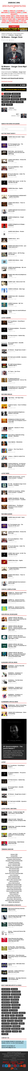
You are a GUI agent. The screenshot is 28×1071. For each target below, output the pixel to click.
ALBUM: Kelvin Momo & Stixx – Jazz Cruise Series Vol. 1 (17, 246)
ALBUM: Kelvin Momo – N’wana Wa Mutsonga (17, 160)
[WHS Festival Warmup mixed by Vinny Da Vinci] (4, 911)
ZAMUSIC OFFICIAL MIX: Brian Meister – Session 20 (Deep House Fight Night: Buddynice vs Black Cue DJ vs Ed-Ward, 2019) (17, 654)
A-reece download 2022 (14, 864)
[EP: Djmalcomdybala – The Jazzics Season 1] (4, 331)
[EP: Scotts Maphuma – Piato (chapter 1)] (4, 169)
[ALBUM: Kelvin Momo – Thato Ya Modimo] (4, 205)
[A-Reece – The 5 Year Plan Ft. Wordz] (4, 452)
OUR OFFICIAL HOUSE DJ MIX (9, 614)
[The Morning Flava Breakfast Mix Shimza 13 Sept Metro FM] (4, 918)
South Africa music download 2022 (14, 873)
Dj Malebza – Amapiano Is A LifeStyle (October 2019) (15, 673)
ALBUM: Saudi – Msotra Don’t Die (16, 281)
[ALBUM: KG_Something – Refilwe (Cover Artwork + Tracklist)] (4, 494)
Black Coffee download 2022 (14, 880)
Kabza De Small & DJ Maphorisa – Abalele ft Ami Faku (16, 412)
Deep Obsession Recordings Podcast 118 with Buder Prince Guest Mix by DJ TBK (16, 940)
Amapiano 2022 (5, 999)
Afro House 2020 (16, 991)
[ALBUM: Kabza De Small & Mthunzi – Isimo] (4, 313)
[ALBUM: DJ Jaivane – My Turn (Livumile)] (4, 306)
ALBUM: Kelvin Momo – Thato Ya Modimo (16, 203)
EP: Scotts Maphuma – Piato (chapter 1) (15, 167)
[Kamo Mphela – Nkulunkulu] (4, 444)
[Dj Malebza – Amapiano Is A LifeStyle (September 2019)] (4, 690)
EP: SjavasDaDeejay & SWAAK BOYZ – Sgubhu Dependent (17, 196)
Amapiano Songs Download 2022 (14, 860)
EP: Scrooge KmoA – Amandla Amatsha (15, 343)
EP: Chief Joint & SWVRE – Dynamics (17, 357)
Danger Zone (6, 99)
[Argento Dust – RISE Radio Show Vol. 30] (4, 966)
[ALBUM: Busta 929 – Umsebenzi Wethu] (4, 299)
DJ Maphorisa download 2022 (14, 884)
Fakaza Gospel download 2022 (14, 891)
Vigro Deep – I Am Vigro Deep (15, 397)
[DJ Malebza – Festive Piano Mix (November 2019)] (4, 668)
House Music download (14, 895)
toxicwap (9, 104)
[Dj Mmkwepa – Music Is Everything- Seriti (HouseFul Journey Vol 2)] (4, 708)
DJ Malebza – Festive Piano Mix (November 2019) (16, 666)
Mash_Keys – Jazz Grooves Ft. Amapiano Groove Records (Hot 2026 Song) (16, 152)
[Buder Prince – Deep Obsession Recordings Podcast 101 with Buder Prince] (4, 958)
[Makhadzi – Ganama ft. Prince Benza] (4, 430)
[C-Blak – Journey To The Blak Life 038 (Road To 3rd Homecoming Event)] (4, 836)
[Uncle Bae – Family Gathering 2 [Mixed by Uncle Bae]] (4, 973)
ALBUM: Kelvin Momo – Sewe (15, 260)
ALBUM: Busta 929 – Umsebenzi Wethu (16, 296)
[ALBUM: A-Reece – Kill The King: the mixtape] (4, 255)
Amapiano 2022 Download (14, 859)
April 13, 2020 (5, 40)
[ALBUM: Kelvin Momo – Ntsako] (4, 234)
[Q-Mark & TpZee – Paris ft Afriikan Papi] (4, 407)
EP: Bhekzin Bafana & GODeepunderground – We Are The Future (17, 380)
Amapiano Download (14, 862)
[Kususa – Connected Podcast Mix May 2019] (4, 934)
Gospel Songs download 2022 (14, 889)
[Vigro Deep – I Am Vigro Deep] (4, 400)
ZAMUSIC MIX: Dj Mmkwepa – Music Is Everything (17, 713)
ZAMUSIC (12, 40)
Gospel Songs (5, 1018)
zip (20, 1031)
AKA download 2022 (14, 868)
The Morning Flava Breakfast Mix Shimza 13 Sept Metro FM (16, 916)
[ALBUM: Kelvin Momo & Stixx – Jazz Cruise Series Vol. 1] (4, 248)
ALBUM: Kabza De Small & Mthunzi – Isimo (17, 311)
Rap (3, 1031)
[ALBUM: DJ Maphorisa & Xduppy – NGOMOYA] (4, 227)
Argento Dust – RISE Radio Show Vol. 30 (16, 964)
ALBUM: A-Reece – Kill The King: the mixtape (16, 253)
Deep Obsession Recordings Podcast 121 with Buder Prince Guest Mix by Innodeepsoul (16, 924)
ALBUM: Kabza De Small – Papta (16, 136)
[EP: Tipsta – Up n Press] (4, 374)
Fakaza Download (14, 881)
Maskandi (21, 1023)
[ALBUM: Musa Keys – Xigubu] (4, 191)
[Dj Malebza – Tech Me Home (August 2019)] (4, 683)
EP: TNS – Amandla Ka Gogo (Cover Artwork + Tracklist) (17, 484)
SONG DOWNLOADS (18, 33)
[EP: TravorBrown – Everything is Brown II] (4, 324)
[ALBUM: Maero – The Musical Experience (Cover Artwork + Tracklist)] (4, 508)
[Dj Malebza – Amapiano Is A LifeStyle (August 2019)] (4, 697)
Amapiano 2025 (5, 1002)
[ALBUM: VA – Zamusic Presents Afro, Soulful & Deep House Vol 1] (4, 610)
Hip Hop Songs (5, 1023)
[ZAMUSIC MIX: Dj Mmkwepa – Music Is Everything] (4, 715)
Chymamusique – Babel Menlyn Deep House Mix (16, 842)
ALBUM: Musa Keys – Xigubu (15, 188)
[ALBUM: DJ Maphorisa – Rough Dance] (4, 220)
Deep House (5, 1010)
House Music (19, 101)
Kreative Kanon (14, 1060)
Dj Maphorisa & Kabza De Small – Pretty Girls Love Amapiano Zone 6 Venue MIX (17, 420)
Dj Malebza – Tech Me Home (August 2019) (15, 680)
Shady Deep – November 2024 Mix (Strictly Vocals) (16, 827)
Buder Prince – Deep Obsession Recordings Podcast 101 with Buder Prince (17, 956)
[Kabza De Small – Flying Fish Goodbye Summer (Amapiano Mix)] (4, 822)
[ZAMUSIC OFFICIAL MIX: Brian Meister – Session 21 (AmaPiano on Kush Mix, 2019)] (4, 647)
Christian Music (16, 1005)
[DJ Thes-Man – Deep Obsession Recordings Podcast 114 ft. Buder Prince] (4, 949)
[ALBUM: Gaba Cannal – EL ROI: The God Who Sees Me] (4, 184)
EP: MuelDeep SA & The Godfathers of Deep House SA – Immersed (17, 387)
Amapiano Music (16, 96)
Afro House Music (16, 994)
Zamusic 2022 (14, 854)
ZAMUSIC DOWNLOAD (6, 33)
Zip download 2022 (14, 872)
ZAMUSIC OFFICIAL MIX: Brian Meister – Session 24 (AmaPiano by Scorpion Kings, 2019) (17, 619)
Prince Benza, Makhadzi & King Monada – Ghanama (16, 435)
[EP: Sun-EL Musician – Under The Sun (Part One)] (4, 176)
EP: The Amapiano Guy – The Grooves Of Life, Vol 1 (15, 144)
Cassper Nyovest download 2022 (14, 867)
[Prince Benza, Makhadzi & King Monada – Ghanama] (4, 437)
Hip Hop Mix (10, 1020)
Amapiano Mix (6, 96)
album (10, 997)
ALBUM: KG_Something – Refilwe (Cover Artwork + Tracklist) (16, 491)
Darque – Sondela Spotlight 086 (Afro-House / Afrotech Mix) (16, 812)
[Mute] (20, 85)
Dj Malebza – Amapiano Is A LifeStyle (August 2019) (15, 695)
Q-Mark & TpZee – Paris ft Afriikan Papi (17, 405)
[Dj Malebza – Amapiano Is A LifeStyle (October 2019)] (4, 675)
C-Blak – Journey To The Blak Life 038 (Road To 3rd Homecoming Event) (16, 835)
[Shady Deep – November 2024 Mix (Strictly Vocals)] (4, 829)
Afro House (14, 989)
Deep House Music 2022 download (14, 900)
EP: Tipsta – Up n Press (14, 371)
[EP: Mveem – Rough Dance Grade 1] (4, 352)
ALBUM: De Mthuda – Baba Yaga (16, 289)
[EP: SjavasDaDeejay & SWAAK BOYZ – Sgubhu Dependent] (4, 198)
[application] (14, 85)
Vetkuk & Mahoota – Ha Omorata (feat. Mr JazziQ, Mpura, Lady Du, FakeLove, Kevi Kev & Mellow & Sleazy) (16, 465)
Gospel (12, 1015)
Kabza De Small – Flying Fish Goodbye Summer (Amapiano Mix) (17, 819)
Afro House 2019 (6, 991)
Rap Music (8, 1031)
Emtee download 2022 (14, 876)
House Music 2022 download (14, 899)
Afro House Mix (6, 994)
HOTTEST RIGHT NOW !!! (8, 133)
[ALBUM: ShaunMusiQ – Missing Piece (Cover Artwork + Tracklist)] (4, 501)
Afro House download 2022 (14, 887)
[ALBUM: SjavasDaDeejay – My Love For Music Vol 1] (4, 270)
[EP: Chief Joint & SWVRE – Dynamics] (4, 360)
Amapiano (7, 93)
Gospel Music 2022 (14, 892)
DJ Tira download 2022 (14, 878)
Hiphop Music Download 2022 (14, 886)
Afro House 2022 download (14, 897)
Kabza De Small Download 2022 (14, 857)
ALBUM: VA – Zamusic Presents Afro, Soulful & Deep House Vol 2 (16, 600)
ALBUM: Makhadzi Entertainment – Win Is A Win (17, 210)
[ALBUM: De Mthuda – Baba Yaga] (4, 291)
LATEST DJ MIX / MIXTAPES (8, 808)
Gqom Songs (22, 1018)
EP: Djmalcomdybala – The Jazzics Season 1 (17, 329)
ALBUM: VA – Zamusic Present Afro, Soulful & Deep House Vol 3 (17, 593)
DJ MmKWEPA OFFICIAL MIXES (9, 702)
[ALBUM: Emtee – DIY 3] (4, 241)
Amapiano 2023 (14, 999)
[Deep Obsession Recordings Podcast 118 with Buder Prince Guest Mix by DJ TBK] (4, 941)
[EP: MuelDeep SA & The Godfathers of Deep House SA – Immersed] (4, 390)
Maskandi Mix (16, 1026)
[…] (12, 757)
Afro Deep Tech (5, 989)
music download (14, 875)
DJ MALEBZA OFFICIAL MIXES (9, 662)
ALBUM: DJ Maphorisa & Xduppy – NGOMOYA (16, 225)
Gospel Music (19, 1015)
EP (2, 1015)
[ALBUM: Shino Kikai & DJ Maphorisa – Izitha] (4, 277)
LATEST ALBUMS (6, 318)
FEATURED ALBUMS (6, 514)
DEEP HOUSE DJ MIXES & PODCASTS (11, 905)
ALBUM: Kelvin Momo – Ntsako (16, 231)
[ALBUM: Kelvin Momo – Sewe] (4, 263)
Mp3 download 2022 (14, 870)
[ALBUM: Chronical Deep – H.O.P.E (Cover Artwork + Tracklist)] (4, 479)
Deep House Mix (13, 1010)
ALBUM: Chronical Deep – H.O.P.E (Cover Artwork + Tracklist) (16, 477)
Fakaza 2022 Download (14, 883)
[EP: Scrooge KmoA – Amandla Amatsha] (4, 345)
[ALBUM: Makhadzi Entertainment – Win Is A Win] (4, 212)
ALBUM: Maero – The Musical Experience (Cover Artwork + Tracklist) (15, 507)
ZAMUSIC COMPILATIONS (8, 589)
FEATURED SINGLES (6, 394)
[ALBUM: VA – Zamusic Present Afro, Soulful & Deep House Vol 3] (4, 595)
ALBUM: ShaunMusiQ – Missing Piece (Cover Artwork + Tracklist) (16, 499)
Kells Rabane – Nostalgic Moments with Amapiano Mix (17, 978)
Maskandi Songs (16, 1028)
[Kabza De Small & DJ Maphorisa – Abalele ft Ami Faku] (4, 415)
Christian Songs (6, 1007)
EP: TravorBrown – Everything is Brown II (16, 321)
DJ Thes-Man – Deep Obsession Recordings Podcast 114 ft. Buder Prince (16, 948)
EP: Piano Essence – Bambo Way (16, 335)
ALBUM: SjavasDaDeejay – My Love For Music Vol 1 (17, 268)
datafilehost (14, 99)
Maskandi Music (6, 1028)
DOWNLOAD (4, 35)
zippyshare (5, 1034)
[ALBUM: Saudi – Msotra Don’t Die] (4, 284)
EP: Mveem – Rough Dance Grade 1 (17, 350)
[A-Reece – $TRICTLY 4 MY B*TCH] (4, 459)
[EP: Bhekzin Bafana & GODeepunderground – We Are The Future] (4, 381)
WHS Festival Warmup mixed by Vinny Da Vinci (16, 909)
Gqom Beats (14, 1018)
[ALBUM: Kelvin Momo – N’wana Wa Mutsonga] (4, 162)
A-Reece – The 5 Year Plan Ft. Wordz (15, 449)
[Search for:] (14, 129)
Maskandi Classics (6, 1026)
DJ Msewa (23, 99)
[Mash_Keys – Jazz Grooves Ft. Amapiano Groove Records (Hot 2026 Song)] (4, 154)
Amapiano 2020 (16, 93)
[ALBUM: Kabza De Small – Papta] (4, 139)
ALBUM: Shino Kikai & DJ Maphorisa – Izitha (17, 275)
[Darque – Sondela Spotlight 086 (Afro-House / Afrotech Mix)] (4, 815)
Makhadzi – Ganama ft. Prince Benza (16, 428)
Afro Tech (4, 997)
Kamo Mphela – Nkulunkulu (15, 442)
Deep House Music (6, 1013)
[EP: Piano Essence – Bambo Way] (4, 338)
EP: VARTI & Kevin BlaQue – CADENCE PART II (15, 365)
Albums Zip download (14, 902)
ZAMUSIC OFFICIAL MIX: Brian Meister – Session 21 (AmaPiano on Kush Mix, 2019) (17, 645)
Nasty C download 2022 (14, 865)
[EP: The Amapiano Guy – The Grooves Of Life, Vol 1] (4, 147)
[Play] (3, 85)
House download (14, 894)
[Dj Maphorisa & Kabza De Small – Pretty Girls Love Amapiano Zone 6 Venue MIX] (4, 422)
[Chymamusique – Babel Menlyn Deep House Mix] (4, 844)
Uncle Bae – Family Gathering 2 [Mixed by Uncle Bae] (16, 971)
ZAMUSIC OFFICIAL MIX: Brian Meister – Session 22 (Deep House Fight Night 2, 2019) (17, 637)
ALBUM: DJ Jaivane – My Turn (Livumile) (15, 304)
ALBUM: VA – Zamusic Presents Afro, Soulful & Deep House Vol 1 (16, 607)
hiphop (4, 1020)
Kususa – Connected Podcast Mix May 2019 (16, 932)
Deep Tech (15, 1013)
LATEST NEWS (5, 473)
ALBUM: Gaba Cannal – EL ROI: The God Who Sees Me (17, 181)
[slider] (24, 85)
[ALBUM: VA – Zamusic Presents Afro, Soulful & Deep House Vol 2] (4, 602)
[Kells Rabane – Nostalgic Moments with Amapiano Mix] (4, 981)
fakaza (12, 101)
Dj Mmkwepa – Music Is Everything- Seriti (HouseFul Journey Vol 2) (17, 705)
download (5, 101)
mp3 (3, 104)
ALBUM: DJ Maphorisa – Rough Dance (16, 217)
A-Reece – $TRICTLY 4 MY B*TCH (16, 456)
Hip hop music (18, 1020)
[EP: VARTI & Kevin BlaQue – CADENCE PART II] (4, 367)
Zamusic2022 (14, 856)
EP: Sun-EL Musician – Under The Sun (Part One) (16, 174)
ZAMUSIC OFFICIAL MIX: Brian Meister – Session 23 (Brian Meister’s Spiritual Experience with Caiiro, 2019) (17, 628)
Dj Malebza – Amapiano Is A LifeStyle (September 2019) (15, 688)
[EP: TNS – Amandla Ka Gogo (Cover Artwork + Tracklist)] (4, 486)
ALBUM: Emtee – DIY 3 (13, 238)
